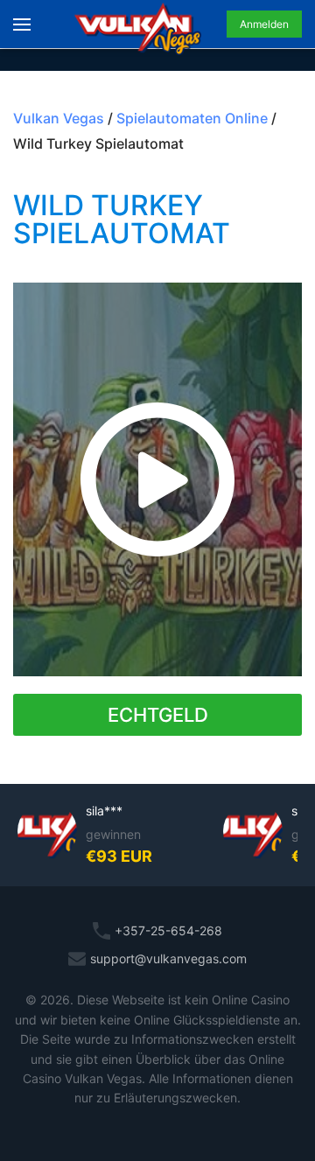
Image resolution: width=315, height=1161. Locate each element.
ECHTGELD (158, 714)
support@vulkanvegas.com (168, 958)
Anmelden (264, 24)
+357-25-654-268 (168, 930)
